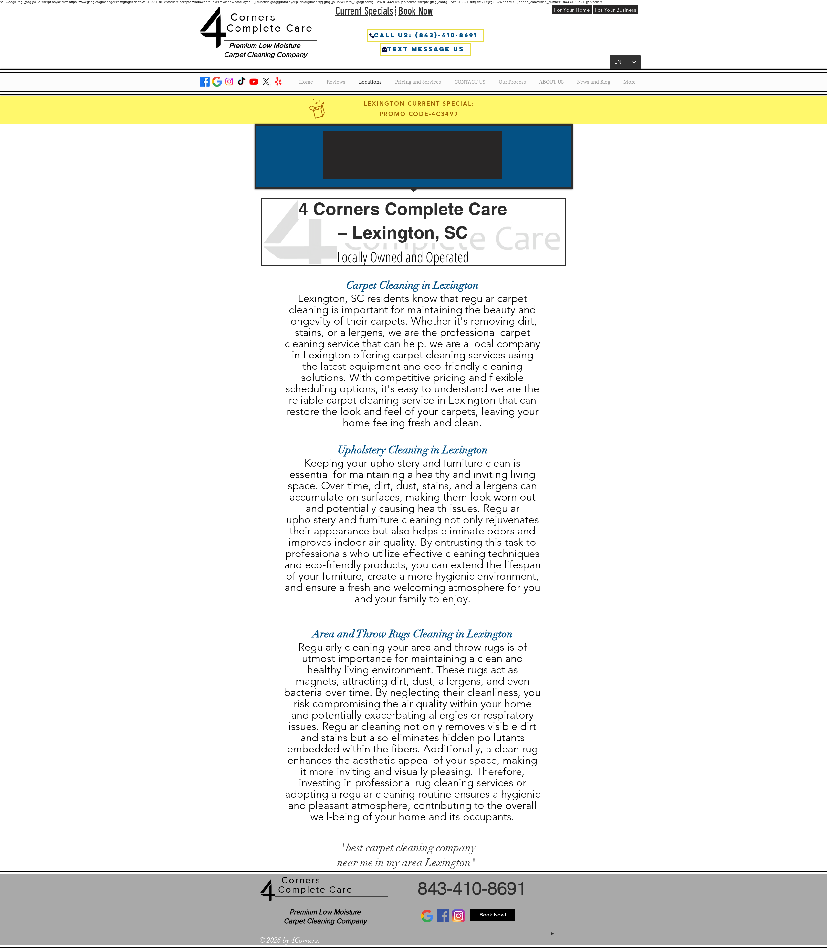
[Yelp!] (278, 82)
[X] (266, 82)
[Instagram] (229, 82)
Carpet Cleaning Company (265, 54)
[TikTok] (241, 82)
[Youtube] (254, 82)
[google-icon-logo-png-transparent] (217, 82)
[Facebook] (205, 82)
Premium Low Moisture (265, 45)
